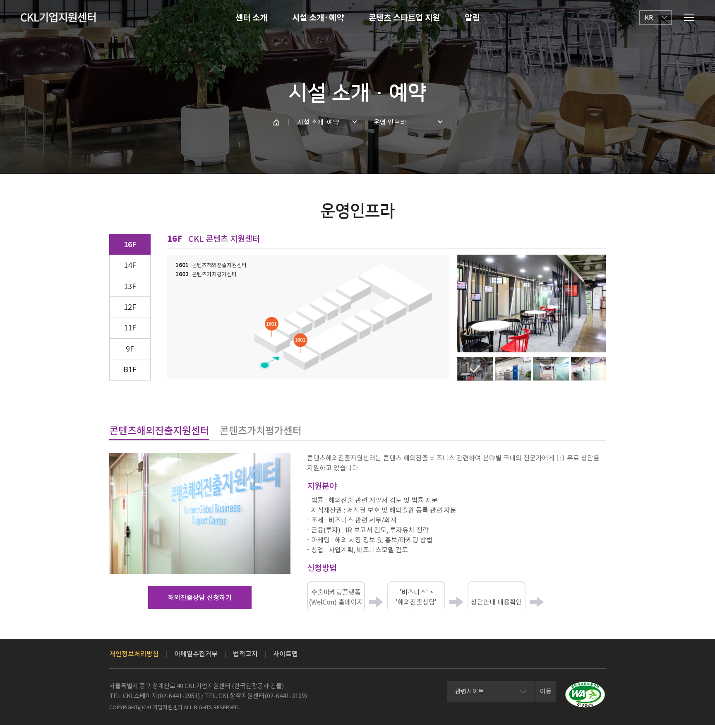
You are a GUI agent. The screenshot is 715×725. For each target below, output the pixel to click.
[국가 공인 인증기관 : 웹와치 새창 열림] (585, 694)
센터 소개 (251, 17)
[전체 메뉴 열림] (689, 17)
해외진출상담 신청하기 (200, 597)
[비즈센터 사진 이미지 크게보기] (551, 369)
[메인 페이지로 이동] (276, 122)
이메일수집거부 (196, 654)
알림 (472, 17)
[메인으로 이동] (58, 17)
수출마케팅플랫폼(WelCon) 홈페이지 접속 (336, 602)
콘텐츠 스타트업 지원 (404, 17)
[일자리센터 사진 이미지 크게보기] (589, 369)
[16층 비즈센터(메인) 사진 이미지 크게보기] (475, 369)
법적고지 (245, 654)
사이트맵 (285, 654)
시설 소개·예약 (318, 17)
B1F (130, 369)
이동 (546, 691)
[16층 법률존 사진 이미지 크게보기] (513, 369)
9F (130, 349)
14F (130, 265)
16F (130, 244)
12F (130, 307)
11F (130, 327)
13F (130, 286)
